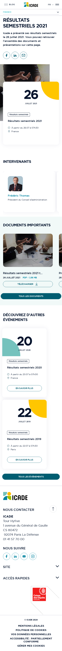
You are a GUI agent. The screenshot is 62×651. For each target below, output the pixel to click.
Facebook (6, 556)
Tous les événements (31, 476)
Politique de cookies (31, 630)
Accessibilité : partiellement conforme (31, 640)
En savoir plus (24, 388)
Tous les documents (31, 296)
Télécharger (25, 284)
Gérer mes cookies (31, 645)
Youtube (24, 556)
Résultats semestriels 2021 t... (23, 273)
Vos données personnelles (31, 634)
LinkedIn (15, 556)
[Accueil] (31, 4)
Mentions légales (31, 625)
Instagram (32, 556)
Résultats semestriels (18, 114)
